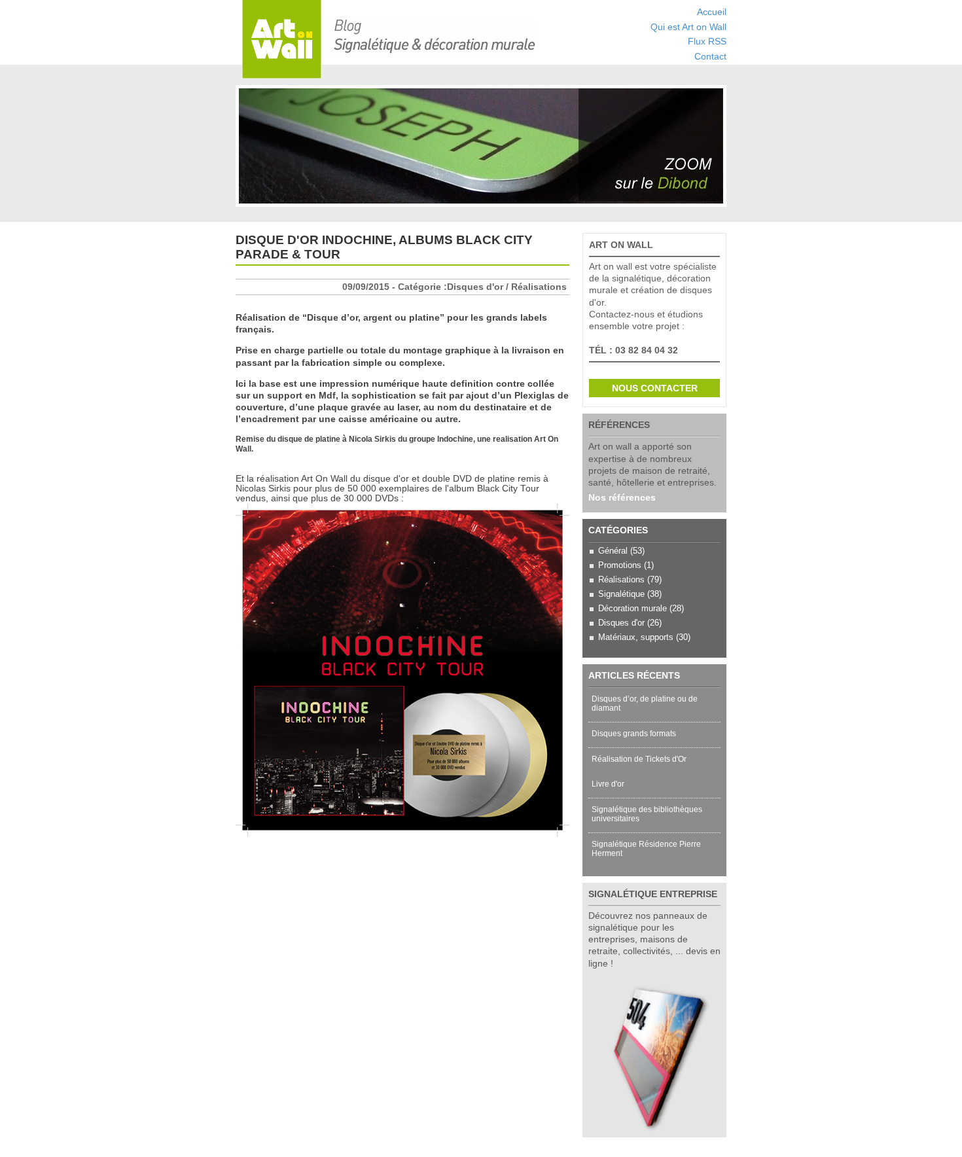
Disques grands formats (634, 733)
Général (613, 551)
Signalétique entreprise (652, 894)
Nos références (622, 497)
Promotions (619, 565)
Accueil (711, 12)
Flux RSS (707, 41)
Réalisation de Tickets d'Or (639, 759)
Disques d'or (621, 623)
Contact (710, 57)
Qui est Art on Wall (688, 27)
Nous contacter (655, 388)
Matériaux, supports (635, 637)
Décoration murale (632, 608)
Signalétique (621, 594)
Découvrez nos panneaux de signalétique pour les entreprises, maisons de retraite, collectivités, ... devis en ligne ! (654, 939)
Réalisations (621, 579)
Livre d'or (608, 784)
